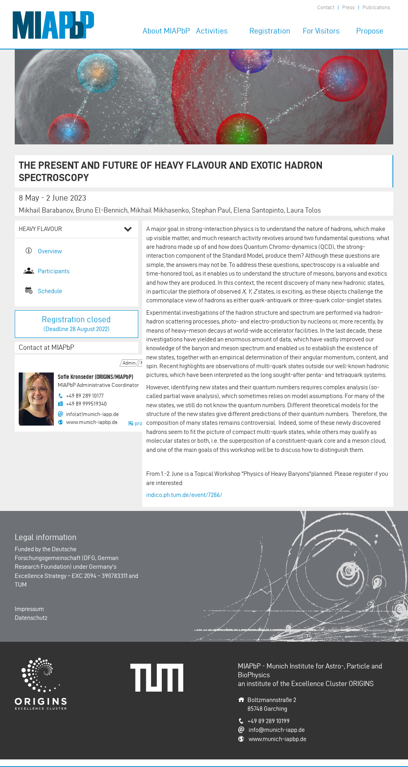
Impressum (29, 608)
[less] (128, 230)
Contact (325, 7)
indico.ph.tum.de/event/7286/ (184, 494)
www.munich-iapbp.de (92, 422)
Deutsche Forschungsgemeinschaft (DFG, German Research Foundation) (66, 558)
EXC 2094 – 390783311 (100, 575)
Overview (50, 251)
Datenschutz (31, 617)
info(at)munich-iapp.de (92, 414)
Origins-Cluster (34, 662)
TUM (21, 584)
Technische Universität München (159, 672)
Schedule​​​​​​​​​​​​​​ (50, 291)
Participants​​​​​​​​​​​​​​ (53, 271)
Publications (376, 7)
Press (348, 7)
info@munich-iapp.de (277, 729)
